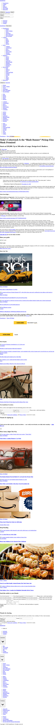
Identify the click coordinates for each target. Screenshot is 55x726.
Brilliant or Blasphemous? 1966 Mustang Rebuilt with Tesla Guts (13, 311)
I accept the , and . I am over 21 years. (18, 414)
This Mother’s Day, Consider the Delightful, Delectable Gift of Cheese (17, 590)
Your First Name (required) (19, 597)
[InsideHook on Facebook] (8, 322)
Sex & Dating (9, 36)
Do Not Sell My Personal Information (11, 721)
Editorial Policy (6, 710)
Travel (7, 32)
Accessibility (6, 719)
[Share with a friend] (4, 322)
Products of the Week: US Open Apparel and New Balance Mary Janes (14, 402)
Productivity (8, 64)
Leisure (1, 308)
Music (7, 42)
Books (7, 40)
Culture (4, 4)
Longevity (8, 60)
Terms (4, 714)
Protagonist (5, 652)
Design (7, 41)
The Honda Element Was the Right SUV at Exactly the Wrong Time (13, 297)
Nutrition (8, 63)
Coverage (5, 648)
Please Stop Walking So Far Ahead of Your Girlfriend (13, 541)
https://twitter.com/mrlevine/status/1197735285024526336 (13, 218)
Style (4, 5)
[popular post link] (12, 344)
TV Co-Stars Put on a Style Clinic (8, 534)
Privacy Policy (23, 414)
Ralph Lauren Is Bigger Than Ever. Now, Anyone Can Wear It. (12, 363)
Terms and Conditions (12, 414)
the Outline (12, 229)
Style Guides (9, 51)
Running (8, 66)
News (7, 49)
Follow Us (3, 12)
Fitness (7, 58)
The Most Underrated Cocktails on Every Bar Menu (10, 356)
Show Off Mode (9, 34)
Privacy (4, 716)
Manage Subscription (7, 720)
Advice (7, 56)
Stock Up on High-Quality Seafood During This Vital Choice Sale (16, 583)
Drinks (7, 29)
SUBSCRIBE (20, 322)
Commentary (9, 47)
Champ (4, 651)
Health (7, 59)
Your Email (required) (18, 596)
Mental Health (9, 62)
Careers (4, 717)
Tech (7, 76)
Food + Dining (9, 31)
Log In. (35, 322)
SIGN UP (2, 619)
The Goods (5, 8)
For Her (7, 75)
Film (7, 38)
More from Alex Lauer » (5, 248)
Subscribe (8, 12)
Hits (4, 646)
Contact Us (5, 711)
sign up (27, 315)
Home (7, 71)
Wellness (5, 7)
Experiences (5, 3)
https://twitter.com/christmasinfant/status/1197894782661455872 (14, 191)
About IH (5, 709)
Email (15, 410)
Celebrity (8, 46)
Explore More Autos (4, 524)
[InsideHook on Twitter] (11, 322)
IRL (4, 650)
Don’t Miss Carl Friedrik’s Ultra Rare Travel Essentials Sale (14, 483)
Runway (8, 50)
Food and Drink (9, 72)
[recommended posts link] (15, 434)
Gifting (7, 78)
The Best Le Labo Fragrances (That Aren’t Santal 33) (10, 348)
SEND (2, 605)
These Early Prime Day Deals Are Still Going (11, 522)
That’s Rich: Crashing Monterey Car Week (8, 289)
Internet (7, 44)
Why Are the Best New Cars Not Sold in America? (10, 304)
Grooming (8, 54)
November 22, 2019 (26, 184)
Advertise (5, 712)
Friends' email (3, 604)
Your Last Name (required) (19, 599)
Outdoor (8, 73)
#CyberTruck (23, 181)
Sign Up (2, 413)
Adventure (8, 33)
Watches (8, 53)
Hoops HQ (5, 9)
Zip (14, 411)
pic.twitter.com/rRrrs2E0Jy (32, 181)
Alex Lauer (4, 149)
